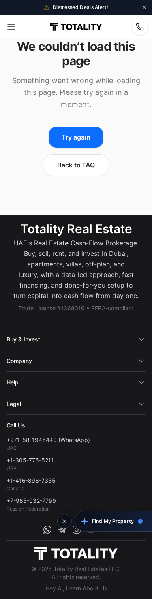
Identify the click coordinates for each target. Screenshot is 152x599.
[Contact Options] (140, 27)
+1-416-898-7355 (31, 480)
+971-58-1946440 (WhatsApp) (48, 439)
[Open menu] (11, 27)
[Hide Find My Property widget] (64, 521)
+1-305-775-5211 (30, 460)
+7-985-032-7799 (31, 500)
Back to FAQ (76, 165)
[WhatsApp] (47, 530)
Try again (76, 137)
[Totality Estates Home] (76, 27)
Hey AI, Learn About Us (76, 588)
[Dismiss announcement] (144, 7)
